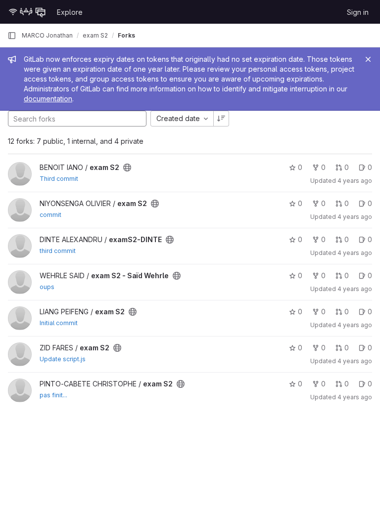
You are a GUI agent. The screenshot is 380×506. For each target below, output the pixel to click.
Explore (70, 12)
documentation (48, 98)
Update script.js (63, 359)
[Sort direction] (221, 118)
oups (47, 287)
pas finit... (53, 395)
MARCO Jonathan (47, 35)
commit (50, 214)
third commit (58, 250)
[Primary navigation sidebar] (12, 35)
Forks (126, 35)
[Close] (368, 59)
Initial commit (59, 323)
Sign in (358, 12)
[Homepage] (27, 12)
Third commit (59, 178)
